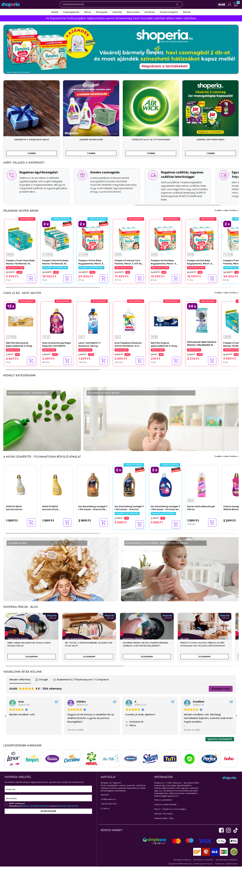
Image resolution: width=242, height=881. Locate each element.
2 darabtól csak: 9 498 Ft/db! (55, 267)
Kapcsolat (105, 795)
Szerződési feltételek (182, 860)
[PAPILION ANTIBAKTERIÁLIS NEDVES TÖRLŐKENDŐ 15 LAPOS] (201, 320)
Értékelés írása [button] (221, 688)
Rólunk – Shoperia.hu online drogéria (170, 809)
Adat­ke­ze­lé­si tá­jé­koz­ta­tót (66, 806)
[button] (235, 49)
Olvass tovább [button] (75, 729)
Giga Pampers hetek (15, 267)
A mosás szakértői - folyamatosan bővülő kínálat (42, 457)
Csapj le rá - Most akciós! (22, 293)
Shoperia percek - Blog (163, 818)
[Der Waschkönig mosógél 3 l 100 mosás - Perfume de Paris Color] (165, 484)
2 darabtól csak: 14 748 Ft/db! (91, 267)
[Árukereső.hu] (233, 851)
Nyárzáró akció (13, 350)
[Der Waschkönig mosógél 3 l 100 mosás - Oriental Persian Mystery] (129, 484)
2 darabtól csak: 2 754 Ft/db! (127, 513)
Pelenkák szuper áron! (20, 211)
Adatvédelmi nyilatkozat (203, 860)
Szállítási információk (163, 814)
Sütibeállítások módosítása (226, 860)
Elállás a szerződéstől (163, 800)
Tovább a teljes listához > (226, 210)
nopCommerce (231, 864)
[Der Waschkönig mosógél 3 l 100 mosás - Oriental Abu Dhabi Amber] (93, 484)
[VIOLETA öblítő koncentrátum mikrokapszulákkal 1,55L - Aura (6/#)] (56, 484)
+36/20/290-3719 (108, 804)
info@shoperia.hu (108, 799)
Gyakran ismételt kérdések (165, 805)
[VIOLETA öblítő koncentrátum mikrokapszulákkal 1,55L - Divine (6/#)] (20, 484)
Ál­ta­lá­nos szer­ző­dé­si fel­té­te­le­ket (35, 806)
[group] (31, 638)
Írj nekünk (105, 808)
